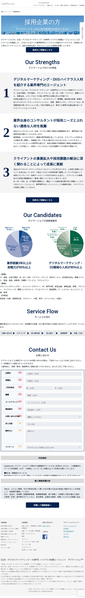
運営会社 (66, 537)
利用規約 (66, 528)
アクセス (66, 534)
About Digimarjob (44, 3)
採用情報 (81, 5)
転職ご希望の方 (64, 5)
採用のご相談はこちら (42, 49)
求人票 (57, 5)
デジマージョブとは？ (39, 5)
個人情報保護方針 (68, 531)
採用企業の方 (74, 5)
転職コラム (50, 5)
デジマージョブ (13, 590)
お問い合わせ (46, 526)
